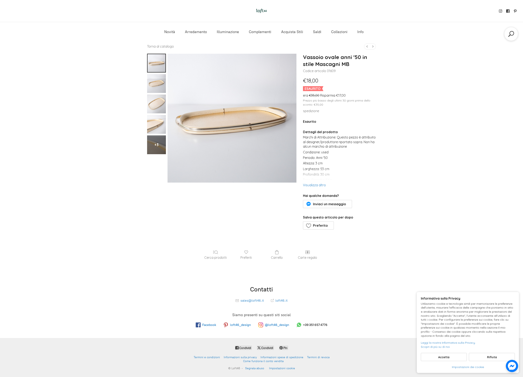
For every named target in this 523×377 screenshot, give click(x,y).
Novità (169, 32)
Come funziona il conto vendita (263, 361)
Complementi (260, 32)
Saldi (317, 32)
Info (360, 32)
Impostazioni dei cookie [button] (468, 367)
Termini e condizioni (207, 357)
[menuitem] (367, 46)
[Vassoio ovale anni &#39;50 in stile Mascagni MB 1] (156, 83)
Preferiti (246, 257)
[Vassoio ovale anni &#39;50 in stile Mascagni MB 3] (156, 124)
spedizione (311, 111)
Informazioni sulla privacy (240, 357)
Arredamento (196, 32)
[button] (327, 204)
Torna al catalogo (160, 46)
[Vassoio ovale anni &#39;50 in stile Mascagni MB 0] (156, 63)
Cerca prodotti (215, 257)
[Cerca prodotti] (511, 34)
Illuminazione (228, 32)
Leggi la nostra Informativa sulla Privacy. (448, 343)
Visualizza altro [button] (314, 185)
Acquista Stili (292, 32)
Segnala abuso (254, 368)
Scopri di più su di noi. (435, 347)
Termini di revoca (318, 357)
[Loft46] (261, 11)
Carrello (277, 257)
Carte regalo (307, 257)
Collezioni (339, 32)
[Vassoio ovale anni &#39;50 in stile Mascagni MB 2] (156, 104)
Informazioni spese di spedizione (281, 357)
